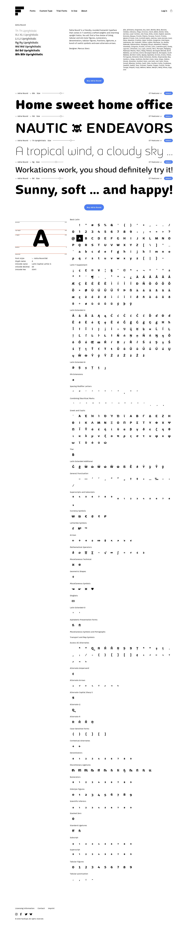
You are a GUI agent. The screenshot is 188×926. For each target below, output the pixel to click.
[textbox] (94, 104)
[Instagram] (16, 914)
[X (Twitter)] (26, 914)
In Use (74, 10)
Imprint (51, 908)
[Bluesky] (31, 914)
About (84, 10)
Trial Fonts (61, 10)
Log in (164, 10)
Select (168, 93)
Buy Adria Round (94, 81)
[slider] (60, 93)
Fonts (32, 10)
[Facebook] (21, 914)
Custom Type (46, 10)
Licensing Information (24, 908)
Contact (41, 908)
